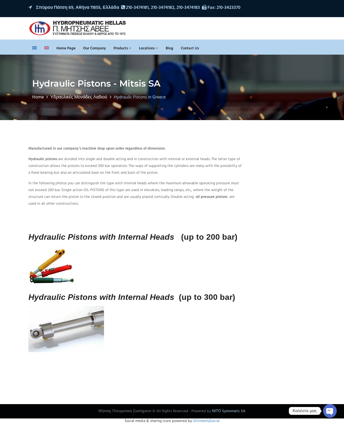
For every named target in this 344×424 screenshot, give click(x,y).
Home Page (66, 48)
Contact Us (190, 48)
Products (121, 48)
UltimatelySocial (206, 421)
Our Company (94, 48)
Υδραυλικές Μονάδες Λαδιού (78, 97)
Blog (169, 48)
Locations (147, 48)
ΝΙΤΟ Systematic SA (229, 411)
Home (38, 97)
